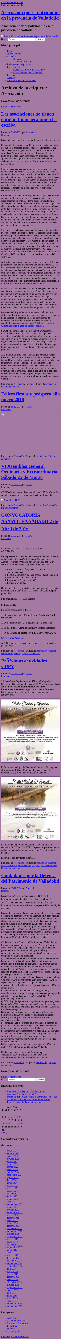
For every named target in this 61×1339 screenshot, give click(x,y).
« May (4, 1133)
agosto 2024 (13, 1177)
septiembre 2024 (15, 1175)
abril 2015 (12, 1301)
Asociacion (31, 132)
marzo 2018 (12, 1239)
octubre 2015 (13, 1285)
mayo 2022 (12, 1207)
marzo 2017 (12, 1255)
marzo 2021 (12, 1215)
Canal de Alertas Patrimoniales (21, 80)
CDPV (29, 406)
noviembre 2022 (14, 1204)
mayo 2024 (12, 1185)
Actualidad (12, 56)
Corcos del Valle (9, 865)
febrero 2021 (13, 1217)
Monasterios (7, 653)
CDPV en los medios (23, 61)
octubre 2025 (13, 1158)
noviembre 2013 (14, 1306)
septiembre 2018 (15, 1236)
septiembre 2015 (15, 1287)
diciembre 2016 (14, 1260)
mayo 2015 (12, 1298)
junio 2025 (12, 1161)
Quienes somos (14, 53)
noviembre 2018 (14, 1231)
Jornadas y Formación (17, 1323)
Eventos (11, 75)
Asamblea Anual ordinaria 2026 (22, 1094)
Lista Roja (12, 1326)
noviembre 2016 (14, 1263)
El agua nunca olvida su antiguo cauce (25, 1102)
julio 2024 (12, 1180)
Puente (17, 653)
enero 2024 (12, 1191)
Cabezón (52, 650)
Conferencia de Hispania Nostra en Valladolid (28, 1099)
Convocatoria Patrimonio (13, 638)
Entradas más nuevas (12, 106)
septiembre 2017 (15, 1247)
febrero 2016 (13, 1277)
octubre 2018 (13, 1234)
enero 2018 (12, 1242)
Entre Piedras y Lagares (29, 865)
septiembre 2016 (15, 1266)
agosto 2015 (13, 1290)
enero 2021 (12, 1220)
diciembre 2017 (14, 1244)
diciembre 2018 (14, 1228)
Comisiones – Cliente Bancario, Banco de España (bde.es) (29, 324)
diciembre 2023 (14, 1193)
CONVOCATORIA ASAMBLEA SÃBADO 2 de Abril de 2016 (29, 521)
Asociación (19, 384)
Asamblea (41, 505)
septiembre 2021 (15, 1212)
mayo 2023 (12, 1199)
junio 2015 (12, 1295)
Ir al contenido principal (12, 2)
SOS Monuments (49, 865)
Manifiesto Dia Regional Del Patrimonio (26, 1091)
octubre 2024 (13, 1172)
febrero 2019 (13, 1226)
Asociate (11, 77)
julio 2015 (12, 1293)
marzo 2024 (12, 1188)
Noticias (17, 59)
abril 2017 (12, 1252)
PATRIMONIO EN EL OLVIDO (29, 69)
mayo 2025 (12, 1164)
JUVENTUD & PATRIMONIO (28, 72)
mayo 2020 (12, 1223)
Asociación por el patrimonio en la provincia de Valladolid (30, 15)
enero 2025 (12, 1169)
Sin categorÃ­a (13, 1331)
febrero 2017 (13, 1258)
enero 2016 (12, 1279)
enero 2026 (12, 1156)
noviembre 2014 (14, 1303)
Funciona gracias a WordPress (15, 1336)
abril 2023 (12, 1201)
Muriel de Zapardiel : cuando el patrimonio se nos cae (32, 1096)
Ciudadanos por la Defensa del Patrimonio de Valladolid (30, 878)
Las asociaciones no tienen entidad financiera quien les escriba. (29, 119)
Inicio (9, 51)
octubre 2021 (13, 1209)
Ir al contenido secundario (13, 5)
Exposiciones (13, 67)
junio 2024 (12, 1183)
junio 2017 (12, 1250)
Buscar (4, 39)
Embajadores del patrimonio (20, 64)
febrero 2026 (13, 1153)
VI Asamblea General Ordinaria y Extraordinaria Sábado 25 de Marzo (29, 471)
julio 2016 (12, 1268)
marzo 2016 (12, 1274)
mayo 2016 (12, 1271)
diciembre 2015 (14, 1282)
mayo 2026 (12, 1150)
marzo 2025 (12, 1166)
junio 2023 (12, 1196)
